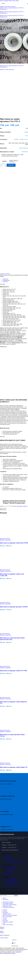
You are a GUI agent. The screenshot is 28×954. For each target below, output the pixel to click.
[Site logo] (13, 6)
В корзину (11, 165)
